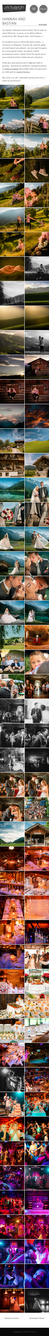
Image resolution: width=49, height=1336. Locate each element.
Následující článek (37, 1318)
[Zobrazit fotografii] (12, 97)
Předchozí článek (12, 1318)
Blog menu (43, 9)
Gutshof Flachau (23, 72)
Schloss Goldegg (11, 69)
